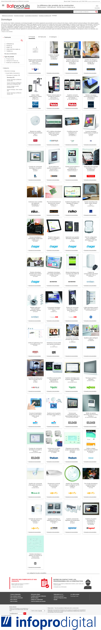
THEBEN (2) (9, 51)
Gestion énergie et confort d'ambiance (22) (13, 87)
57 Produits (32, 37)
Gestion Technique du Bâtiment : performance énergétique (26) (14, 83)
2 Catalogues (53, 37)
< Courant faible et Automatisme (12, 73)
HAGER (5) (9, 45)
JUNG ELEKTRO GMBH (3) (13, 49)
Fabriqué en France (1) (12, 60)
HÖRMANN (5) (10, 43)
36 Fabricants (42, 37)
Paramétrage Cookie (74, 596)
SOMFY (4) (9, 47)
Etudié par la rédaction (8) (12, 62)
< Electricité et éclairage (9, 71)
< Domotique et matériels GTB (13, 75)
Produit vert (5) (10, 59)
